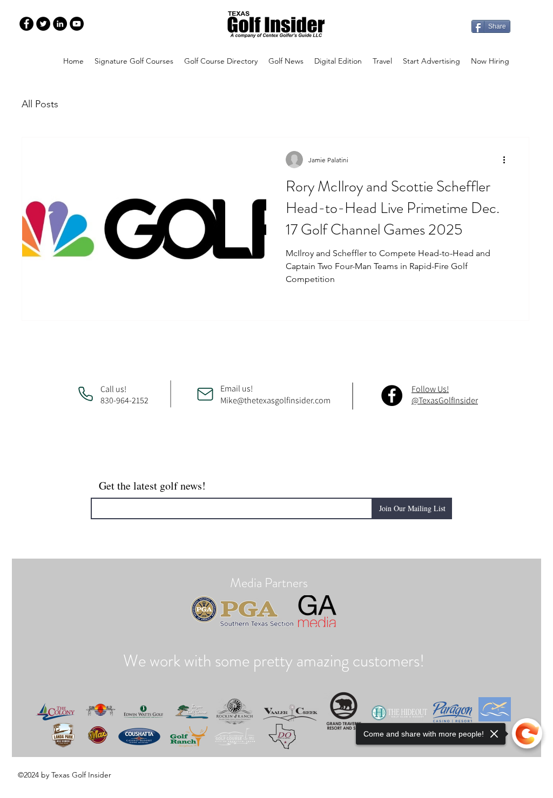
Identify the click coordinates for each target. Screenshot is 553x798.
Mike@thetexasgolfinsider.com (275, 400)
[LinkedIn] (60, 24)
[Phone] (85, 394)
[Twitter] (43, 24)
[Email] (205, 394)
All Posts (40, 104)
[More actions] (507, 159)
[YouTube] (77, 24)
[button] (221, 61)
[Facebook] (26, 24)
